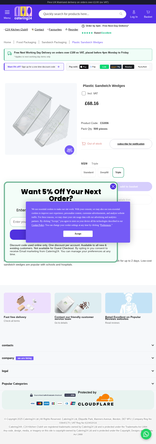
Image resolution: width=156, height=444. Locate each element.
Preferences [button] (105, 225)
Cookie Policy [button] (38, 225)
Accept (78, 233)
